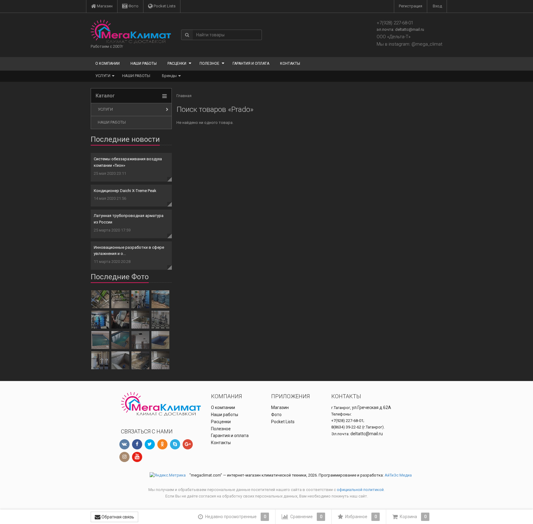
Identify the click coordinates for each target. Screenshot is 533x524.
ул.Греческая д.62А (371, 407)
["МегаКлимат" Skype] (175, 444)
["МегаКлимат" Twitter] (150, 444)
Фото (132, 6)
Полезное (209, 63)
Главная (184, 95)
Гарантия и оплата (251, 63)
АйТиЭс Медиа (398, 475)
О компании (107, 63)
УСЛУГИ (102, 75)
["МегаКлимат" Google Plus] (188, 444)
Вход (437, 6)
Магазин (104, 6)
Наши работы (143, 63)
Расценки (176, 63)
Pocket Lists (164, 6)
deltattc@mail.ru (409, 29)
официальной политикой (360, 489)
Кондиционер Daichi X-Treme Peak (125, 190)
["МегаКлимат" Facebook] (137, 444)
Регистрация (410, 6)
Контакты (290, 63)
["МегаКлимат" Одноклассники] (162, 444)
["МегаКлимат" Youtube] (137, 457)
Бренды (169, 75)
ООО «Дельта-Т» (394, 36)
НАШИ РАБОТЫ (136, 75)
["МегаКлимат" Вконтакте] (124, 444)
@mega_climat (426, 44)
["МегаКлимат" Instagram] (124, 457)
